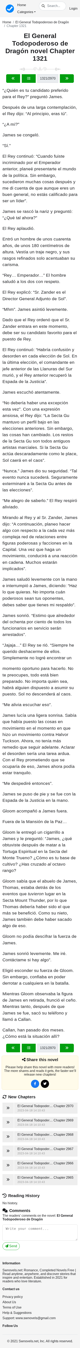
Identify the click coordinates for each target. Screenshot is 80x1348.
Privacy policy (12, 1297)
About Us (9, 1302)
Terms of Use (12, 1307)
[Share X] (45, 1084)
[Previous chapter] (13, 78)
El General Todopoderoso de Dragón (42, 22)
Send (12, 1246)
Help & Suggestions (17, 1312)
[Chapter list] (29, 78)
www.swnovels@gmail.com (36, 1318)
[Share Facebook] (35, 1084)
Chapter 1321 (16, 26)
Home (21, 5)
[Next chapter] (67, 78)
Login (73, 8)
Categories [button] (25, 12)
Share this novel (42, 1059)
